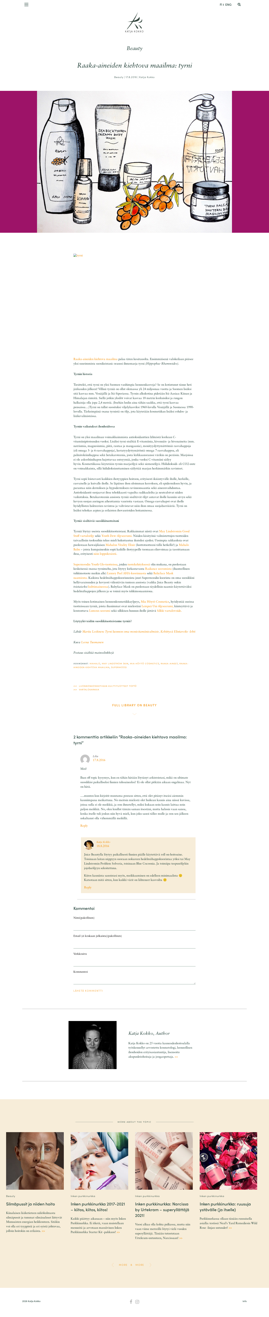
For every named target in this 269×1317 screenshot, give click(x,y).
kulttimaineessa (98, 586)
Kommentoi (80, 972)
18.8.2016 (102, 846)
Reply (84, 826)
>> (176, 1056)
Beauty (134, 48)
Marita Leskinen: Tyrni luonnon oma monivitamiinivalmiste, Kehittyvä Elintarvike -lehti (138, 631)
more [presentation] (123, 1265)
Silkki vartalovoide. (169, 611)
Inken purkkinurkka (83, 1196)
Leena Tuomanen (92, 642)
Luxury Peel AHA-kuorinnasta (126, 573)
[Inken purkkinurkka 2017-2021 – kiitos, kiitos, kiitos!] (99, 1161)
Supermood (119, 667)
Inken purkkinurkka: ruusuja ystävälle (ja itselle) (225, 1206)
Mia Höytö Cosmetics (155, 601)
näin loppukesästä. (105, 554)
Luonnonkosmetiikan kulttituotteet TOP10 (108, 686)
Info (245, 1301)
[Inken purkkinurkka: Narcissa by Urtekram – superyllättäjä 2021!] (164, 1161)
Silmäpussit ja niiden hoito (30, 1204)
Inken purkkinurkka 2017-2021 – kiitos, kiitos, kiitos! (98, 1206)
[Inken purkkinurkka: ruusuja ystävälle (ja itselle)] (228, 1161)
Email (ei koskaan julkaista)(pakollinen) (97, 936)
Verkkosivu (80, 954)
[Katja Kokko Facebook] (131, 1302)
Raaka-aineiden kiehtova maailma (95, 359)
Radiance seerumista (158, 569)
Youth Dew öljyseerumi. (116, 536)
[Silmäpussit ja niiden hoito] (35, 1161)
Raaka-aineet (169, 663)
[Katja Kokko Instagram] (137, 1302)
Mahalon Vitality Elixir (120, 545)
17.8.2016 (99, 760)
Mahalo (95, 663)
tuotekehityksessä (139, 564)
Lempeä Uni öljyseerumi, (157, 606)
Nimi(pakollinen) (84, 918)
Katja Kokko (134, 31)
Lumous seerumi (100, 611)
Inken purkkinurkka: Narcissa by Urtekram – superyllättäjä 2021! (162, 1209)
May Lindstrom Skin (115, 663)
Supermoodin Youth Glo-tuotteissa (95, 564)
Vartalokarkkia (89, 689)
